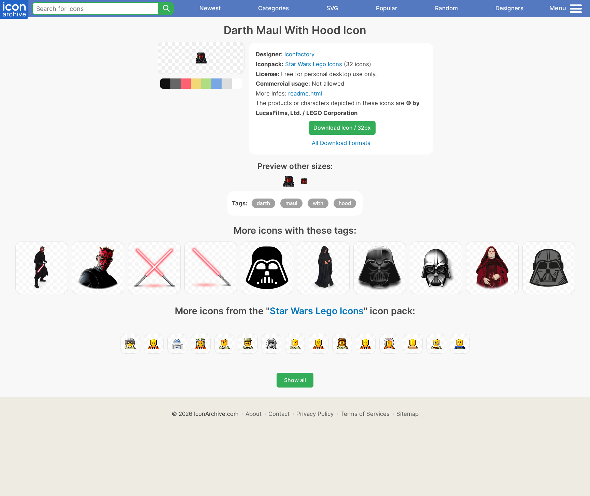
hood (345, 203)
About (253, 413)
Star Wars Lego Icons (313, 64)
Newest (210, 8)
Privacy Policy (315, 413)
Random (446, 8)
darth (263, 203)
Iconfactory (299, 54)
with (318, 203)
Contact (279, 413)
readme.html (305, 93)
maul (291, 203)
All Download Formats (341, 143)
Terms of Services (365, 413)
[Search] (166, 8)
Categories (273, 8)
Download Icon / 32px (342, 127)
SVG (332, 8)
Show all (295, 380)
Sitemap (407, 413)
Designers (509, 8)
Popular (386, 8)
